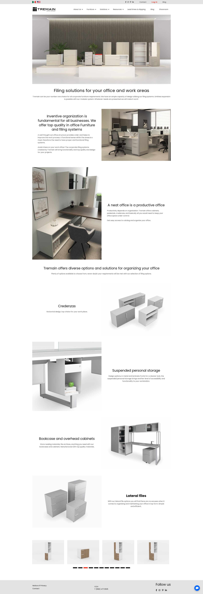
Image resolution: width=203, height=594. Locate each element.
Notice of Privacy (39, 585)
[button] (75, 568)
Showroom (163, 9)
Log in (154, 2)
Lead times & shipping (136, 9)
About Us (77, 9)
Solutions (103, 9)
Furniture (90, 9)
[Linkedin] (133, 2)
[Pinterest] (130, 2)
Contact (142, 2)
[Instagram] (128, 2)
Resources (117, 9)
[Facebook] (125, 2)
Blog (164, 2)
